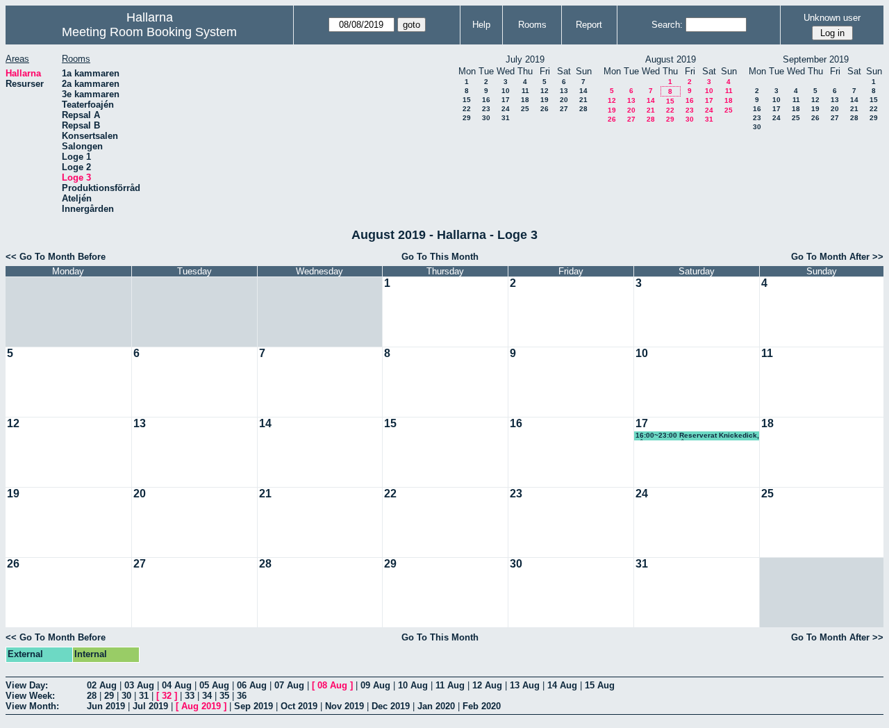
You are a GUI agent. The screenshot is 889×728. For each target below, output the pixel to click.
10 (505, 90)
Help (481, 24)
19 (544, 100)
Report (589, 24)
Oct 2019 (299, 706)
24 (505, 109)
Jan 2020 (436, 706)
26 (544, 109)
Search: (667, 24)
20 (564, 100)
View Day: (27, 685)
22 (467, 109)
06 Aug (252, 685)
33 (189, 695)
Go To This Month (440, 256)
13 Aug (525, 685)
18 (525, 100)
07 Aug (289, 685)
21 (583, 100)
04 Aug (177, 685)
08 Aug (332, 685)
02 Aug (102, 685)
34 (207, 695)
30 (486, 118)
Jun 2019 (106, 706)
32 (167, 695)
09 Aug (375, 685)
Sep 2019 (253, 706)
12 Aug (487, 685)
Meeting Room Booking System (149, 32)
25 (525, 109)
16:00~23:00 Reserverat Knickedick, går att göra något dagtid (697, 435)
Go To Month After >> (837, 256)
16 (486, 100)
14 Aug (562, 685)
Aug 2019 (201, 706)
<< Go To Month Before (56, 256)
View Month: (32, 706)
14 (583, 90)
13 (564, 90)
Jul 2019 (150, 706)
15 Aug (600, 685)
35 (224, 695)
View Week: (30, 695)
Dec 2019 (391, 706)
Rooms (532, 24)
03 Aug (139, 685)
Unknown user (832, 18)
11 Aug (450, 685)
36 (242, 695)
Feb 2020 (482, 706)
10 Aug (413, 685)
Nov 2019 (344, 706)
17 (505, 100)
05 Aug (214, 685)
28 (583, 109)
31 (505, 118)
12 (544, 90)
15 (467, 100)
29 (467, 118)
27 (564, 109)
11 (525, 90)
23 (486, 109)
